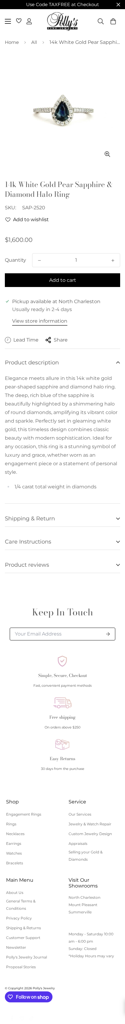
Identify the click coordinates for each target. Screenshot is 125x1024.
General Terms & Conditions (20, 905)
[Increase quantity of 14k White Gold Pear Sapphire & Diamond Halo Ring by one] (113, 260)
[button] (113, 21)
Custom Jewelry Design (90, 833)
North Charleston (84, 897)
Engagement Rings (23, 814)
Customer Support (23, 937)
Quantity (15, 260)
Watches (14, 853)
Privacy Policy (19, 918)
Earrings (13, 843)
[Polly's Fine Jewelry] (62, 21)
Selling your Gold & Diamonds (86, 856)
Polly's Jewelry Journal (26, 957)
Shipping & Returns (23, 928)
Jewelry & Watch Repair (90, 824)
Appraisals (78, 843)
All (34, 42)
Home (12, 42)
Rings (11, 824)
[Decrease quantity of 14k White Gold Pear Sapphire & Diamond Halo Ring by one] (39, 260)
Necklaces (15, 833)
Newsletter (16, 947)
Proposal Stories (21, 967)
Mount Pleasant (83, 904)
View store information (39, 321)
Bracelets (14, 863)
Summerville (80, 912)
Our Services (80, 814)
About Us (14, 892)
